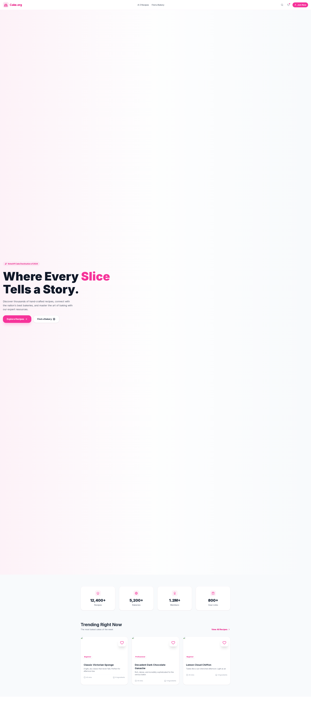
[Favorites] (288, 5)
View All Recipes (219, 629)
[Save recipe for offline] (122, 643)
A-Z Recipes (143, 5)
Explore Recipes (15, 319)
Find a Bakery (158, 5)
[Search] (282, 5)
